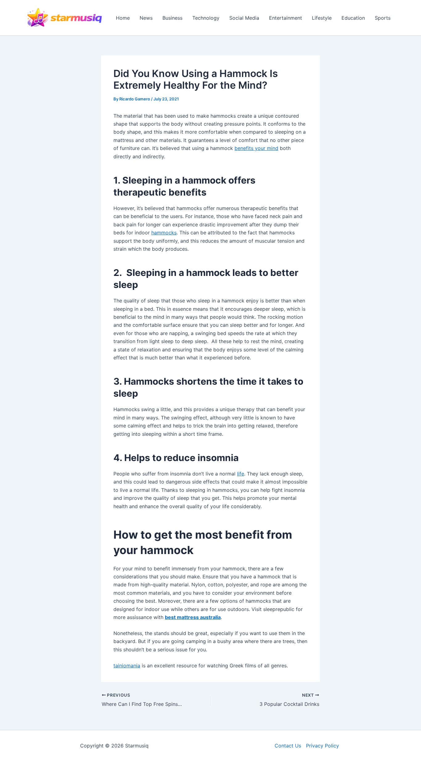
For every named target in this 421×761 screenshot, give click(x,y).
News (146, 18)
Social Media (244, 18)
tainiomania (126, 665)
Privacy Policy (322, 746)
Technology (205, 18)
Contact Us (288, 746)
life (240, 474)
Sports (382, 18)
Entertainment (285, 18)
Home (123, 18)
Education (353, 18)
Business (172, 18)
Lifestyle (322, 18)
